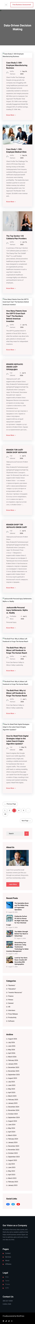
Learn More (13, 884)
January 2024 (12, 1142)
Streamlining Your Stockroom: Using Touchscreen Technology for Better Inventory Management (17, 947)
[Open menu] (6, 4)
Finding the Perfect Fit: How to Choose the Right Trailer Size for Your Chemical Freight (17, 920)
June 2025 (11, 1085)
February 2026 (13, 1060)
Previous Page (10, 804)
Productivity (12, 1017)
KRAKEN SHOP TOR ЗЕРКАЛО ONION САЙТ (16, 526)
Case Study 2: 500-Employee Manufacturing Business (16, 65)
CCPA (7, 1288)
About (7, 1260)
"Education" (12, 989)
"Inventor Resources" (15, 992)
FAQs (7, 1277)
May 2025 (11, 1089)
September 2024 (14, 1117)
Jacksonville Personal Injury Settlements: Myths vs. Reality (17, 610)
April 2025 (11, 1092)
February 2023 (13, 1182)
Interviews (11, 1010)
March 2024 (12, 1135)
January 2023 (12, 1185)
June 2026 (11, 1046)
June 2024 (11, 1124)
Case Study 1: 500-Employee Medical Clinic (16, 150)
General (10, 1003)
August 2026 (12, 1039)
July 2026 (11, 1042)
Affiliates (8, 1264)
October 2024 (13, 1114)
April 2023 (11, 1175)
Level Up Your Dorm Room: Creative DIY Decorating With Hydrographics (21, 961)
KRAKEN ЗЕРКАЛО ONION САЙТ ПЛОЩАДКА (14, 367)
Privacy (7, 1284)
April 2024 (11, 1132)
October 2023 (13, 1153)
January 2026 (12, 1064)
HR (9, 1007)
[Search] (26, 833)
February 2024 (13, 1139)
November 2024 (13, 1110)
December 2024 (13, 1107)
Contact (8, 1253)
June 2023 (11, 1167)
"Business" (11, 985)
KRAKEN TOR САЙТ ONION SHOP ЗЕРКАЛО (16, 451)
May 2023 (11, 1171)
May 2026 (11, 1050)
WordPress (20, 1316)
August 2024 (12, 1121)
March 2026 (12, 1057)
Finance (10, 996)
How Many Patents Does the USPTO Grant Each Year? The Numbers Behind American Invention (16, 316)
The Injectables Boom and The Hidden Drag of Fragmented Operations (22, 906)
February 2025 (13, 1099)
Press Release (13, 1014)
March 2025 (12, 1096)
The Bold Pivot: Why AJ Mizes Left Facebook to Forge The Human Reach (16, 650)
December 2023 (13, 1146)
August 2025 (12, 1078)
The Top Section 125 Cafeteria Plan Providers (16, 237)
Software (11, 1021)
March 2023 (12, 1178)
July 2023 (11, 1164)
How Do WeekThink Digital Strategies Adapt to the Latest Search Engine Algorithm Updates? (17, 740)
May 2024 (11, 1128)
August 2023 (12, 1160)
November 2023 (13, 1150)
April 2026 (11, 1053)
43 (5, 814)
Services (8, 1257)
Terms (7, 1281)
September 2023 (14, 1157)
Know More (10, 115)
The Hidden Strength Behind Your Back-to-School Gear (21, 934)
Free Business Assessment (22, 5)
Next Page (26, 821)
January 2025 (12, 1103)
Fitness (10, 1000)
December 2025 (13, 1067)
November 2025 (13, 1071)
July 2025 (11, 1082)
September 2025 (14, 1075)
